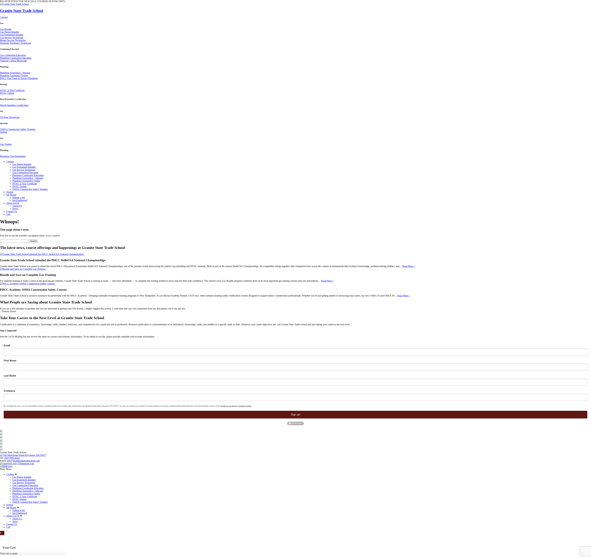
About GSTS (12, 203)
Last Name (10, 375)
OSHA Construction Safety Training (17, 129)
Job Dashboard (19, 200)
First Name (10, 360)
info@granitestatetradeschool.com (23, 460)
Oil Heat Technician (10, 117)
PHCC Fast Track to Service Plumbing (19, 78)
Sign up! (295, 414)
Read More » (408, 266)
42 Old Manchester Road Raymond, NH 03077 (23, 455)
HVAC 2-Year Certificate (12, 90)
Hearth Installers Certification (14, 105)
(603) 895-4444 (12, 458)
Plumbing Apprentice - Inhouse (15, 72)
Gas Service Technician (11, 37)
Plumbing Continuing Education (15, 58)
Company (9, 391)
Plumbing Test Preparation (13, 156)
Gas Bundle (6, 29)
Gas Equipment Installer (11, 34)
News (15, 208)
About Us (17, 206)
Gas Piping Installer (9, 32)
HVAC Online (7, 93)
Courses (4, 17)
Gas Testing (6, 144)
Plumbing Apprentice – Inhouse (27, 178)
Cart (8, 214)
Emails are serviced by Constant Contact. (236, 406)
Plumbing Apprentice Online (14, 75)
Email (7, 345)
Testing (3, 132)
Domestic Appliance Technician (15, 43)
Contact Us (11, 211)
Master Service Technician (13, 40)
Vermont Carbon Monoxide (13, 60)
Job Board (11, 194)
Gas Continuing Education (13, 55)
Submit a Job (18, 197)
